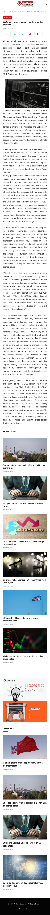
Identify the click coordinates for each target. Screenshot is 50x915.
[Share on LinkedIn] (38, 34)
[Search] (46, 4)
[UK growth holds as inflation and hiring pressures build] (25, 602)
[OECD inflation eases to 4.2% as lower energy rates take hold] (25, 526)
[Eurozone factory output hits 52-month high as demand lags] (25, 450)
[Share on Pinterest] (30, 34)
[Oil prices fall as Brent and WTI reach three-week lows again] (25, 564)
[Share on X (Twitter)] (22, 34)
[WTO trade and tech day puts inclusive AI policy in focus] (25, 867)
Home (5, 11)
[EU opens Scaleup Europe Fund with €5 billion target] (25, 488)
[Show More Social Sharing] (44, 34)
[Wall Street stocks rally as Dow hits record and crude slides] (25, 640)
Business (7, 17)
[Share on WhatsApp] (14, 34)
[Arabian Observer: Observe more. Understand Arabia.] (25, 4)
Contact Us (30, 909)
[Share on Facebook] (7, 34)
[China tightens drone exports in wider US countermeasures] (25, 747)
